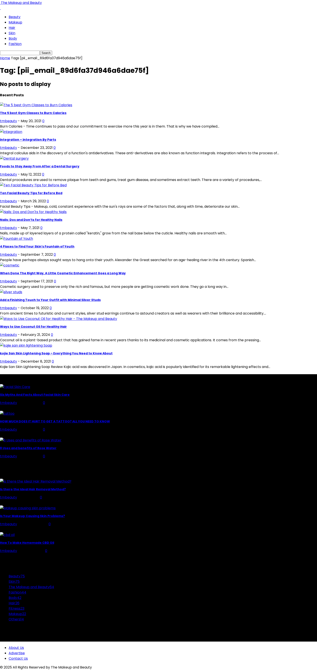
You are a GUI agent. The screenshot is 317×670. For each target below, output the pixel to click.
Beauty (14, 16)
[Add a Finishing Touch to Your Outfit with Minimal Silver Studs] (11, 292)
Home (5, 58)
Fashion (15, 43)
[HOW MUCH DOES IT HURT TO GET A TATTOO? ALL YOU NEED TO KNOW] (7, 413)
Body (13, 38)
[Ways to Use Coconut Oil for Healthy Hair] (58, 318)
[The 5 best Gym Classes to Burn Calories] (36, 105)
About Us (16, 647)
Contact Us (18, 658)
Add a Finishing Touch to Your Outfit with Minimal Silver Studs (50, 300)
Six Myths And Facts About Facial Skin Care (35, 395)
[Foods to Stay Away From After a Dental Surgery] (14, 158)
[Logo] (0, 8)
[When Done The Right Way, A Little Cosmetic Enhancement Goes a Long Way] (9, 265)
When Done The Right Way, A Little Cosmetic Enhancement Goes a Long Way (63, 273)
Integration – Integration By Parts (28, 139)
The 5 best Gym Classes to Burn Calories (33, 113)
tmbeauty (8, 120)
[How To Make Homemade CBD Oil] (7, 534)
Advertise (17, 653)
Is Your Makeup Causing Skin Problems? (32, 516)
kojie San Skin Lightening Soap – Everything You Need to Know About (56, 353)
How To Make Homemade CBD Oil (27, 543)
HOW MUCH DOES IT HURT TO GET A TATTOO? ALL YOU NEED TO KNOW (55, 421)
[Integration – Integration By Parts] (11, 131)
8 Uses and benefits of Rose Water (28, 448)
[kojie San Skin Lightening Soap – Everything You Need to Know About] (26, 345)
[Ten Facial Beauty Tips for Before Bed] (33, 185)
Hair (12, 27)
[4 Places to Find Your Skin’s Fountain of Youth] (16, 238)
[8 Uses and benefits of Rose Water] (30, 440)
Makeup (15, 22)
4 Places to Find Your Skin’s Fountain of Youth (37, 246)
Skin (12, 33)
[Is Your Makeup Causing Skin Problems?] (28, 508)
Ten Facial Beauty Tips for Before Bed (31, 193)
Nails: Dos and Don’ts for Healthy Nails (31, 220)
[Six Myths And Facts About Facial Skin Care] (15, 386)
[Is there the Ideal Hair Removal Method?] (35, 481)
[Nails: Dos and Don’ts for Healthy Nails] (33, 211)
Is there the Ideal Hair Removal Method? (33, 489)
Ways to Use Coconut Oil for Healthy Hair (33, 326)
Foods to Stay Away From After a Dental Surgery (39, 166)
